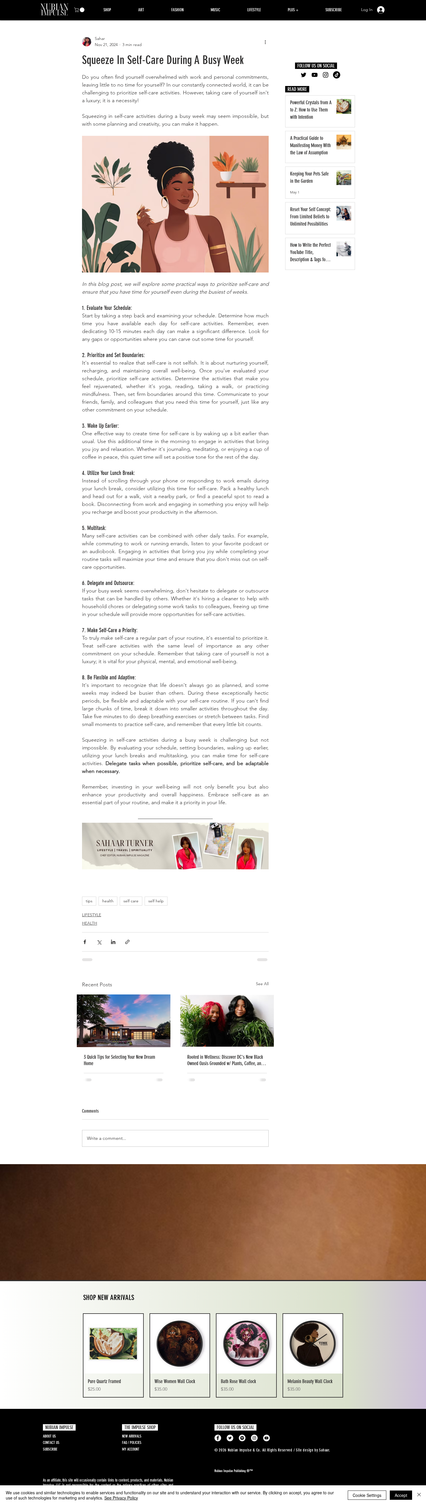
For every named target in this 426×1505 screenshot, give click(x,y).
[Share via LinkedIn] (113, 942)
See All (262, 983)
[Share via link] (127, 942)
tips (89, 901)
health (108, 901)
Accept (401, 1495)
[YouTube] (314, 74)
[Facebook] (217, 1438)
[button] (79, 10)
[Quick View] (113, 1344)
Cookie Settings (367, 1495)
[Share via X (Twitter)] (99, 942)
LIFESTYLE (91, 914)
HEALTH (89, 923)
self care (131, 901)
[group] (213, 1355)
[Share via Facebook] (85, 942)
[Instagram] (325, 74)
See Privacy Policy (121, 1498)
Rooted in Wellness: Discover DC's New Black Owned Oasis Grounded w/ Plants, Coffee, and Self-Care (225, 1060)
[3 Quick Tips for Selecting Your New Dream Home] (123, 1020)
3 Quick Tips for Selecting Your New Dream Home (119, 1060)
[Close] (419, 1495)
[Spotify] (242, 1438)
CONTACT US (51, 1442)
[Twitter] (303, 74)
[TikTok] (336, 74)
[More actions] (265, 41)
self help (156, 901)
